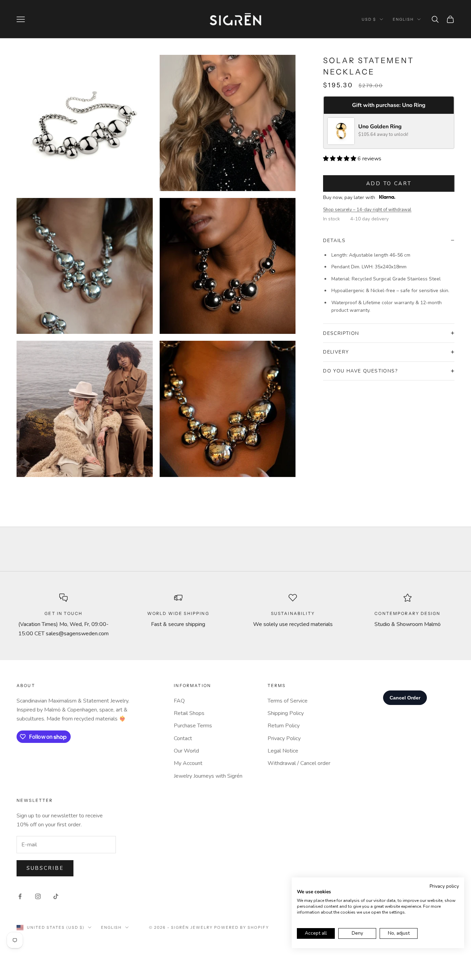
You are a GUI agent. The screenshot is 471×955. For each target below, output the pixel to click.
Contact (183, 738)
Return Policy (284, 725)
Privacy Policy (284, 738)
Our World (186, 751)
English (403, 19)
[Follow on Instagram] (37, 896)
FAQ (179, 701)
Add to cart (389, 183)
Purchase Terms (193, 725)
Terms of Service (288, 701)
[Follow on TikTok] (55, 896)
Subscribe (45, 868)
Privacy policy (444, 886)
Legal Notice (283, 751)
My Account (188, 763)
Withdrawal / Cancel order (299, 763)
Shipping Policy (286, 713)
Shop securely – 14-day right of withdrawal (367, 210)
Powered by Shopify (241, 927)
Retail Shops (189, 713)
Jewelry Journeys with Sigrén (208, 776)
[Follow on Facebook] (20, 896)
